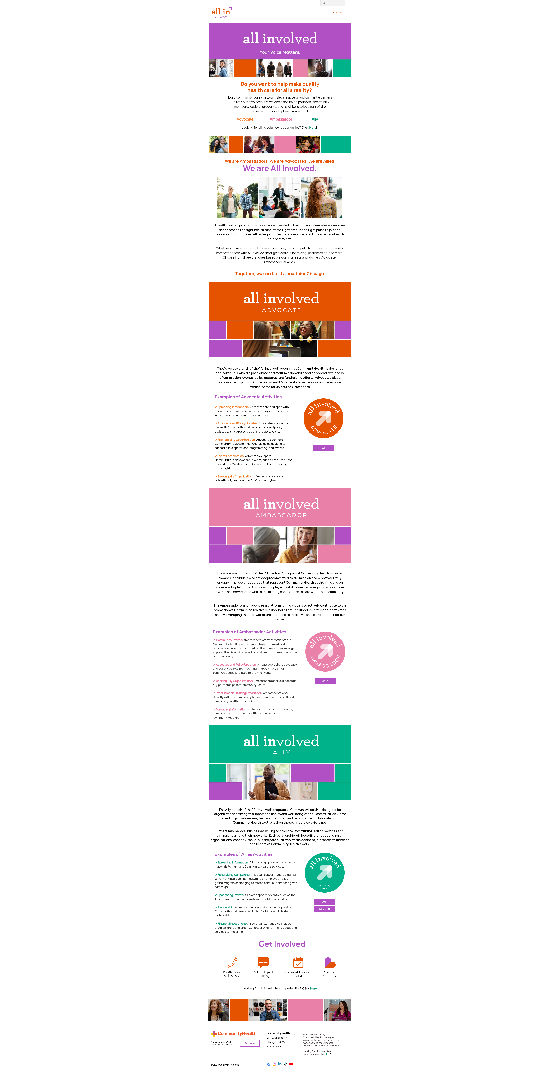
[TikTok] (285, 1064)
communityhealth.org (281, 1033)
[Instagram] (274, 1064)
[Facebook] (269, 1064)
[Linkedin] (280, 1064)
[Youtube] (291, 1064)
